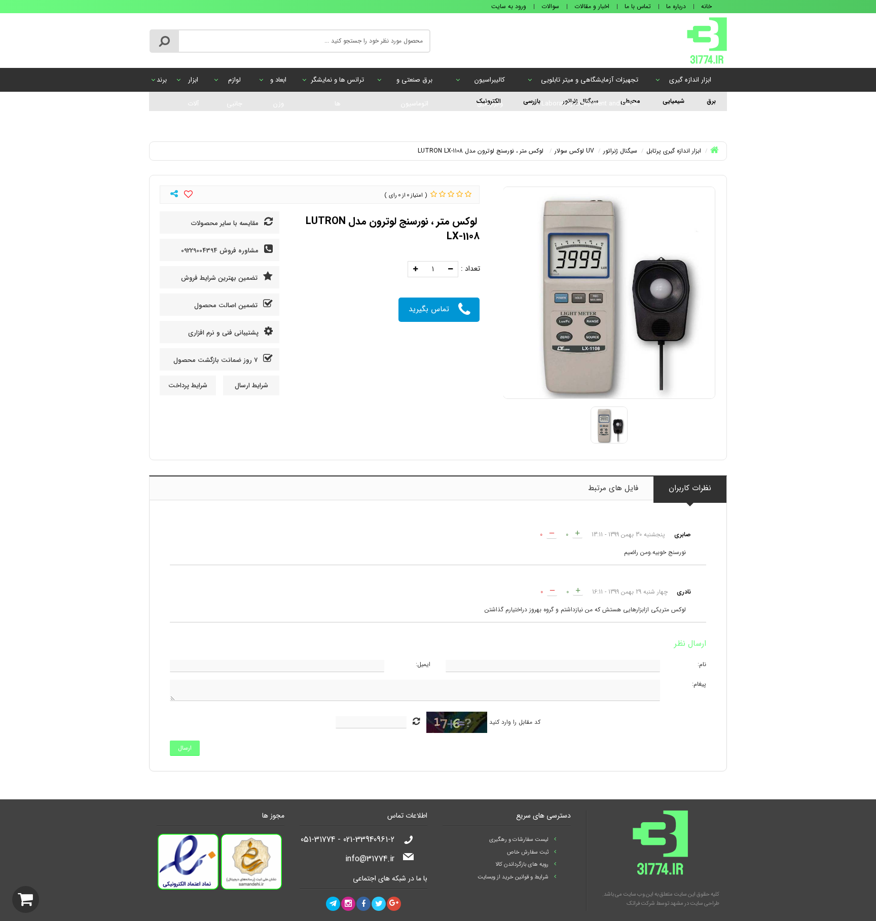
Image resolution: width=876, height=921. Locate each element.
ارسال (185, 748)
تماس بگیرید (429, 309)
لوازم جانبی (234, 83)
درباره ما (676, 6)
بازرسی (531, 101)
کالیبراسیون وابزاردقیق (489, 83)
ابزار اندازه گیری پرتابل (690, 83)
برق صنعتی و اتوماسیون (414, 83)
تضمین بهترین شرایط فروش (220, 278)
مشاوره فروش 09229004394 (221, 250)
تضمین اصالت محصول (227, 305)
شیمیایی (673, 101)
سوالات (550, 6)
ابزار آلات (193, 83)
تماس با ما (638, 6)
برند (162, 80)
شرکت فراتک (641, 903)
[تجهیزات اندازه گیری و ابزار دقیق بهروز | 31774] (707, 40)
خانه (706, 6)
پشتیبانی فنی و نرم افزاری (224, 332)
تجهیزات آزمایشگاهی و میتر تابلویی (589, 83)
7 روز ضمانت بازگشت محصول (216, 360)
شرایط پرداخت (187, 385)
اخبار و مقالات (591, 6)
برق (711, 101)
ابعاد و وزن (278, 83)
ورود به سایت (508, 6)
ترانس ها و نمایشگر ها (337, 83)
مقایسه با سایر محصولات (226, 223)
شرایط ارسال (251, 385)
